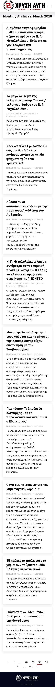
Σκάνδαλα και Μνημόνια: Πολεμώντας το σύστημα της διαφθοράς (25, 616)
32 (17, 666)
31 (46, 662)
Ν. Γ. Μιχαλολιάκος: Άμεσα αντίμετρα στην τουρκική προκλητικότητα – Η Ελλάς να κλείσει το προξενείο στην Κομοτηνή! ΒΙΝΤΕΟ (26, 270)
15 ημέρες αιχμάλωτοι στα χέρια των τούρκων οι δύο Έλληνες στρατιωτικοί (26, 564)
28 (26, 662)
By (26, 54)
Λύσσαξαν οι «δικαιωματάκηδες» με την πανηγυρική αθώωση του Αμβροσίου (27, 208)
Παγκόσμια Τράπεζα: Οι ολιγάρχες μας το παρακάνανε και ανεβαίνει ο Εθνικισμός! (26, 414)
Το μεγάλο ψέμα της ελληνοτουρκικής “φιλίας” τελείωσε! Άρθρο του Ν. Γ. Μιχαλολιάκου (26, 102)
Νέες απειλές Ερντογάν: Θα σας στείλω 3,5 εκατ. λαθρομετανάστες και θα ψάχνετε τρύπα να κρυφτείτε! (27, 154)
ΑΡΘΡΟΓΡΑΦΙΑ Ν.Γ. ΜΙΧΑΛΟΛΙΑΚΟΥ (21, 113)
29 (33, 662)
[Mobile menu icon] (49, 6)
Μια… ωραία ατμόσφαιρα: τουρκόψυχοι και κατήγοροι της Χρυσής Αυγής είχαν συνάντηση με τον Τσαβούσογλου (27, 340)
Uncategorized (12, 54)
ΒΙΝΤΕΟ (40, 283)
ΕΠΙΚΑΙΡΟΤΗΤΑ (13, 168)
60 (30, 666)
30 (39, 662)
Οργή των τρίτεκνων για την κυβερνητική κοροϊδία (27, 487)
